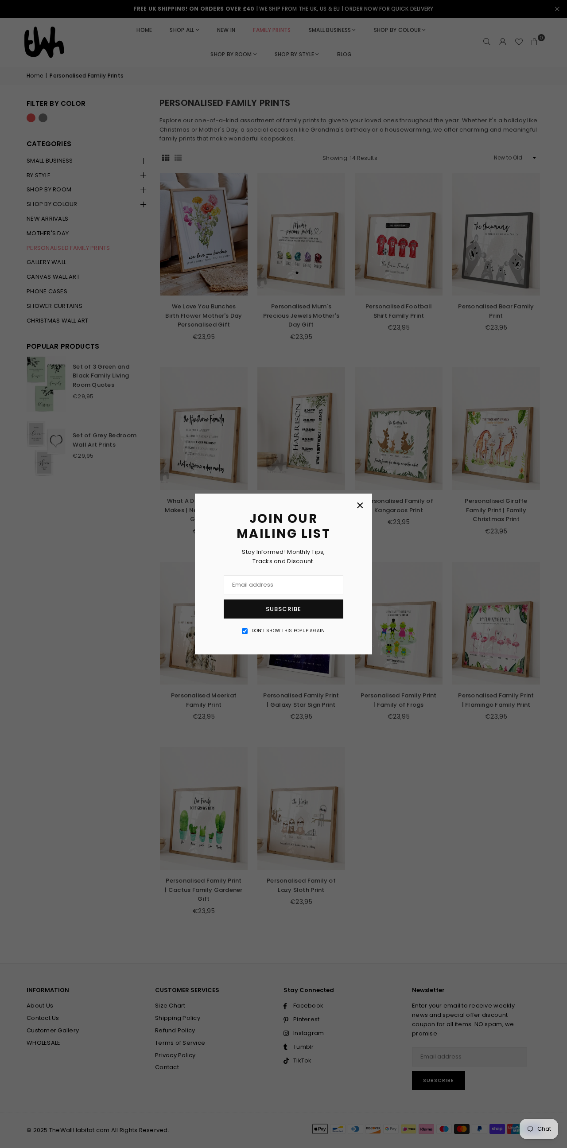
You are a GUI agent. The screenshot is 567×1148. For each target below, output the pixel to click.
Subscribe (283, 609)
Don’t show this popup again (288, 630)
